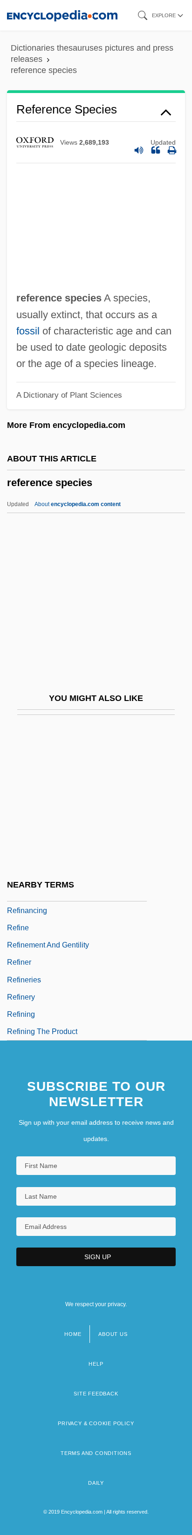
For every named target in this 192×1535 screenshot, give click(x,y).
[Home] (62, 15)
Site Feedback (96, 1393)
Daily (96, 1483)
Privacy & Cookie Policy (96, 1423)
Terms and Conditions (96, 1453)
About (77, 504)
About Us (112, 1334)
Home (72, 1334)
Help (96, 1364)
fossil (28, 331)
